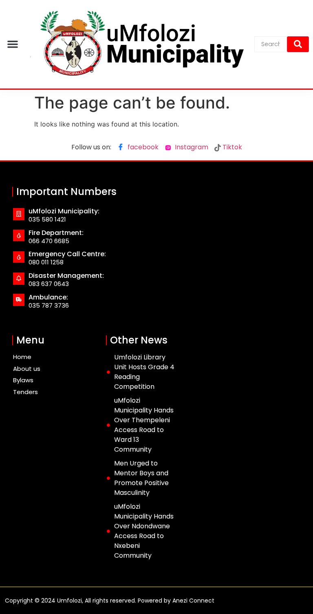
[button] (12, 44)
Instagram (190, 147)
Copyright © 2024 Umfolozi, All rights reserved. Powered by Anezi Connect (109, 600)
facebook (142, 147)
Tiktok (231, 147)
